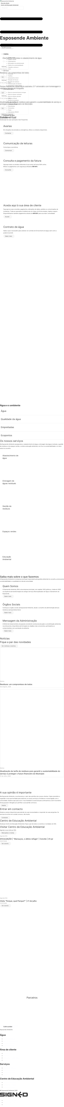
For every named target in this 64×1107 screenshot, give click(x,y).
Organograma (12, 61)
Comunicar (8, 150)
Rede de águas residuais (15, 94)
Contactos (6, 117)
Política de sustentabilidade (15, 65)
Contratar (10, 74)
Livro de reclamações (9, 1102)
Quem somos (11, 57)
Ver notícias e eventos (9, 646)
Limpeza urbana (12, 98)
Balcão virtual (7, 1053)
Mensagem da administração (16, 63)
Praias (9, 110)
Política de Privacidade (10, 1100)
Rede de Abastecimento (10, 1041)
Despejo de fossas (13, 79)
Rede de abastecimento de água (17, 92)
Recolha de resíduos (13, 81)
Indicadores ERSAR (13, 112)
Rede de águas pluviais (14, 96)
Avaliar (4, 805)
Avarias (5, 1060)
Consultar (8, 170)
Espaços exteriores (9, 1087)
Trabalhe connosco (13, 67)
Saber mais (8, 236)
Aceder (7, 216)
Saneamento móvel (13, 78)
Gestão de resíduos (13, 100)
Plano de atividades (9, 1082)
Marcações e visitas (8, 833)
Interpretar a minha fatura (15, 85)
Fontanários (11, 108)
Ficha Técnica (7, 1105)
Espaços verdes (12, 102)
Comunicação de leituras (15, 83)
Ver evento (5, 843)
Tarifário (10, 76)
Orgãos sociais (12, 59)
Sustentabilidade (12, 104)
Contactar (8, 133)
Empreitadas (11, 106)
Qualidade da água (9, 115)
